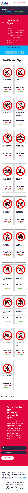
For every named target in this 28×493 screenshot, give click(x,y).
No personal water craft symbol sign (6, 213)
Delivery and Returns (7, 476)
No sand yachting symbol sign (7, 278)
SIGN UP (7, 458)
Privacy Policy (5, 474)
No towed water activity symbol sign (20, 344)
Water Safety (8, 11)
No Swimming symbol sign (6, 343)
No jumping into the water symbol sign (20, 114)
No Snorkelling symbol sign (20, 277)
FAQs (13, 472)
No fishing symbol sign (19, 80)
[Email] (16, 487)
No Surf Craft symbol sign (19, 310)
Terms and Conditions (17, 474)
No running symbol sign (6, 245)
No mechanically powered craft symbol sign (7, 180)
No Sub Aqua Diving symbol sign (6, 311)
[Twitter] (12, 487)
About (8, 472)
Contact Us (20, 472)
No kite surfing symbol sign (7, 146)
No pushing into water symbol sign (20, 213)
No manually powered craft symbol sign (20, 147)
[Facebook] (7, 487)
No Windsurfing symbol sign (7, 376)
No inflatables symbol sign (7, 113)
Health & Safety (12, 9)
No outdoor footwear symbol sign (19, 180)
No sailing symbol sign (19, 245)
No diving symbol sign (7, 80)
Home (4, 9)
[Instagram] (21, 487)
